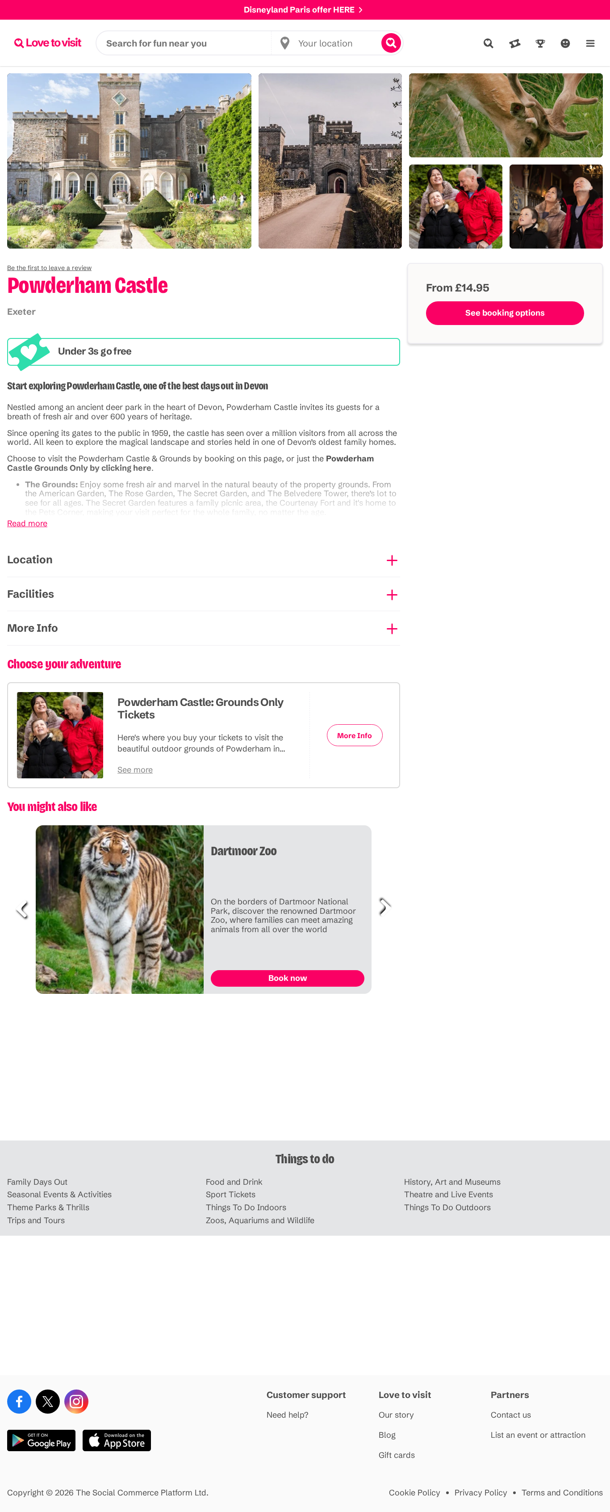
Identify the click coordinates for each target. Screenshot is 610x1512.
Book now (287, 978)
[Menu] (590, 43)
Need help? (288, 1415)
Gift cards (397, 1455)
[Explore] (488, 43)
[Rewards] (540, 43)
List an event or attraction (538, 1435)
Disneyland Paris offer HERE (299, 9)
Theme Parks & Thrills (48, 1207)
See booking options (505, 313)
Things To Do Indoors (246, 1207)
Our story (396, 1415)
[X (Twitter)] (48, 1402)
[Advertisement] (305, 1070)
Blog (387, 1435)
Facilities (30, 593)
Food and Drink (234, 1182)
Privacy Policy (481, 1493)
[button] (49, 268)
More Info (32, 627)
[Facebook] (19, 1402)
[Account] (565, 43)
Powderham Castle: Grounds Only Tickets (200, 708)
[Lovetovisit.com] (47, 43)
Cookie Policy (414, 1493)
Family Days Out (37, 1182)
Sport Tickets (230, 1194)
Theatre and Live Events (448, 1194)
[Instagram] (76, 1402)
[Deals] (515, 43)
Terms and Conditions (562, 1493)
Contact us (511, 1415)
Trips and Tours (36, 1220)
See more (135, 770)
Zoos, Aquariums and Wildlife (260, 1220)
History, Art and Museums (452, 1182)
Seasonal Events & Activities (59, 1194)
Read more (27, 523)
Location (30, 559)
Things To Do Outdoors (447, 1207)
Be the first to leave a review (49, 268)
